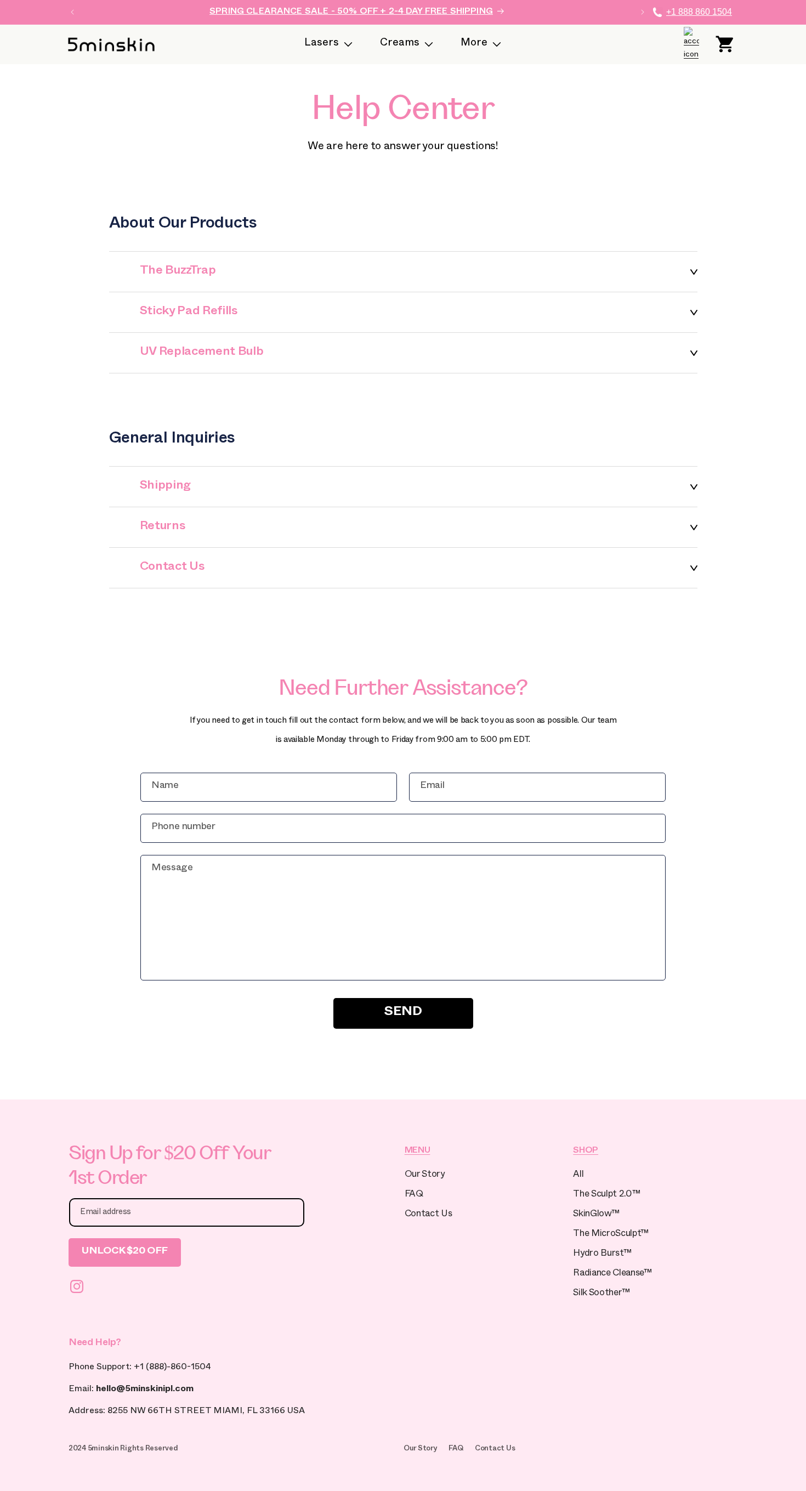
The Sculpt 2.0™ (606, 1195)
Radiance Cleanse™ (612, 1274)
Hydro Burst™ (602, 1254)
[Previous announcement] (72, 12)
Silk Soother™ (601, 1293)
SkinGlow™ (596, 1214)
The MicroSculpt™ (611, 1234)
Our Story (425, 1175)
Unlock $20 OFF (125, 1252)
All (578, 1175)
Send (403, 1013)
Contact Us (428, 1214)
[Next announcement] (643, 12)
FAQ (414, 1195)
